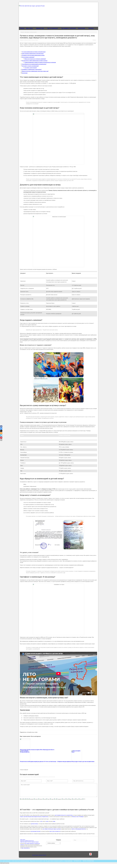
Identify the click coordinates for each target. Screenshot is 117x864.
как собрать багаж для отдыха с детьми (52, 829)
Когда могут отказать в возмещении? (30, 65)
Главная (22, 28)
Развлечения (81, 28)
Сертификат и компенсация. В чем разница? (32, 69)
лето (41, 821)
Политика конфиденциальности (27, 840)
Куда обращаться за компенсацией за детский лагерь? (34, 64)
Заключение (24, 73)
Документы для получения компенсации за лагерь (33, 55)
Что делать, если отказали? (31, 67)
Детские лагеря (27, 40)
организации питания (35, 831)
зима (54, 821)
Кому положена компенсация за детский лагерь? (33, 53)
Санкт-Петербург (80, 816)
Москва (74, 816)
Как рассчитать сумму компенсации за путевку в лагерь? (34, 60)
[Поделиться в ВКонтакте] (42, 732)
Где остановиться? (52, 28)
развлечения (70, 815)
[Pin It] (56, 732)
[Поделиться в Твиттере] (53, 732)
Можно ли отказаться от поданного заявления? (35, 58)
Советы (36, 40)
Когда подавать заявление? (28, 57)
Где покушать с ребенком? (68, 28)
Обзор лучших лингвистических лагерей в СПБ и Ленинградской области (37, 749)
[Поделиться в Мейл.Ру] (51, 732)
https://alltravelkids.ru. (25, 848)
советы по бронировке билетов (78, 829)
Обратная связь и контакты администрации (29, 841)
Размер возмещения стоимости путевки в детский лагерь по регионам (40, 62)
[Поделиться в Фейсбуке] (49, 732)
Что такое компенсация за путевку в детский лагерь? (34, 51)
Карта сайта (22, 839)
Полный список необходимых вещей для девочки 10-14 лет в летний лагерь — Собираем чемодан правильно (46, 761)
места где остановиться (55, 831)
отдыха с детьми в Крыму (25, 816)
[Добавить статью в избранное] (40, 732)
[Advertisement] (58, 859)
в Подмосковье (44, 816)
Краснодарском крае (36, 816)
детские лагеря (34, 823)
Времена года (40, 28)
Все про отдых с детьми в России (39, 855)
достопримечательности (60, 815)
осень (47, 821)
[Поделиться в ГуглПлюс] (46, 732)
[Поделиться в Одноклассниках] (44, 732)
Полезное (91, 28)
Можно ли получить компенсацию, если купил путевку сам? (35, 71)
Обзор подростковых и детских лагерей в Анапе (83, 761)
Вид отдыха (29, 28)
